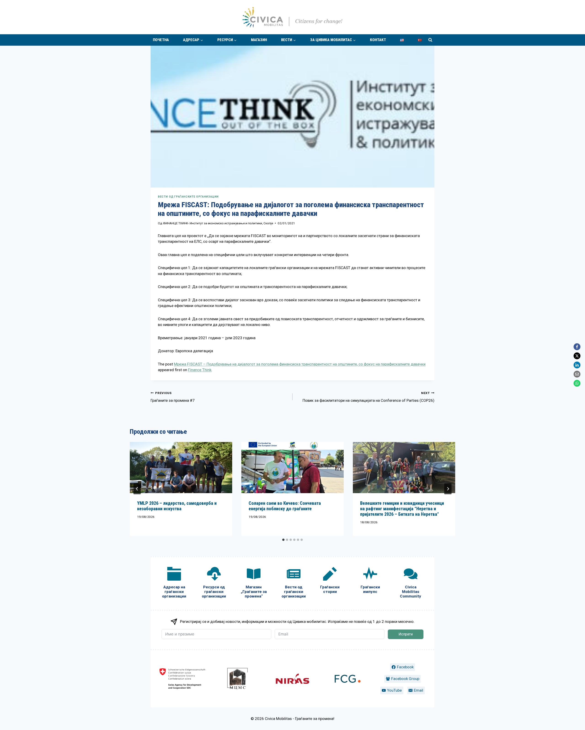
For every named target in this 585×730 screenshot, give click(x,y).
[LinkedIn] (577, 365)
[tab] (283, 540)
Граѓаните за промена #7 (173, 397)
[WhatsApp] (577, 383)
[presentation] (181, 467)
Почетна (161, 39)
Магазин (259, 39)
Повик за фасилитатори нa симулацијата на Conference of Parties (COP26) (368, 397)
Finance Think (199, 370)
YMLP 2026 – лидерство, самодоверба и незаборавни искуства (177, 505)
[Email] (577, 374)
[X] (577, 355)
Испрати (406, 634)
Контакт (378, 39)
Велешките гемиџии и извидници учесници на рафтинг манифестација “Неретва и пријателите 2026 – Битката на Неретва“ (402, 508)
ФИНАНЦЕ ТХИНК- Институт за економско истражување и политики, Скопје (218, 223)
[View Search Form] (430, 40)
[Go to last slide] (137, 488)
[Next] (448, 488)
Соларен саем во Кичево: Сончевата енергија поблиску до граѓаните (285, 505)
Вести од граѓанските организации (188, 196)
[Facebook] (577, 346)
